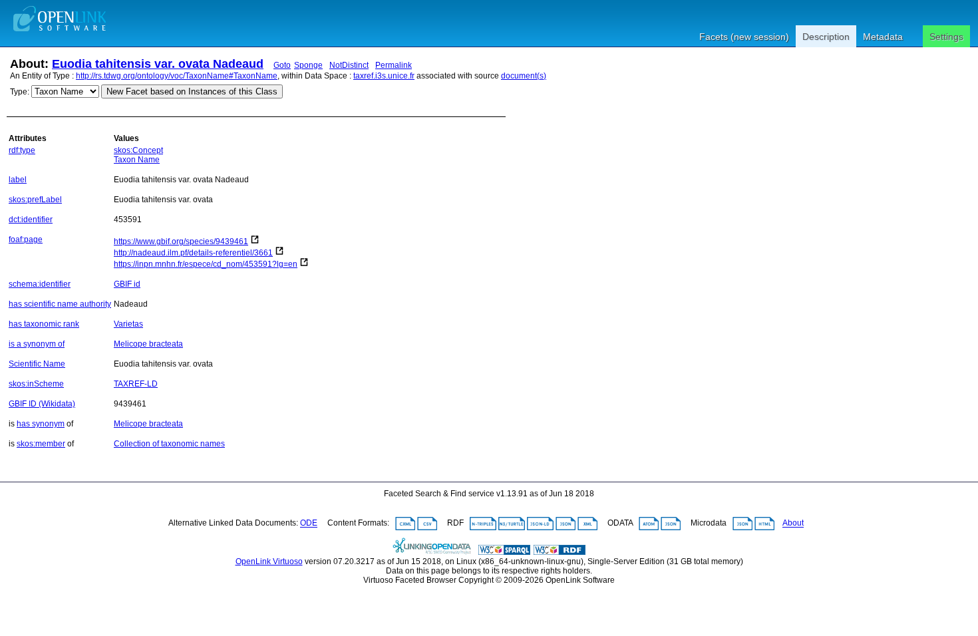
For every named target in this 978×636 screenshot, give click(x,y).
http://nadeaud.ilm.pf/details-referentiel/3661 (193, 252)
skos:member (41, 443)
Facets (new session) (744, 36)
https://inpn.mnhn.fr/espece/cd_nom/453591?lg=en (205, 264)
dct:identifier (31, 219)
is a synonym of (37, 344)
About (793, 523)
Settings (946, 36)
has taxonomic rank (44, 324)
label (18, 179)
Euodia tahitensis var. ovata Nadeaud (157, 64)
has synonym (41, 423)
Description (826, 36)
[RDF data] (559, 552)
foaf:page (26, 239)
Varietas (128, 324)
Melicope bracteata (148, 344)
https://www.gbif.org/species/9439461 (181, 241)
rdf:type (22, 150)
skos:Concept (138, 150)
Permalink (393, 65)
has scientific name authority (60, 304)
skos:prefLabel (35, 199)
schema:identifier (40, 284)
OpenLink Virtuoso (269, 561)
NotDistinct (349, 65)
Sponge (308, 65)
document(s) (523, 75)
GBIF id (127, 284)
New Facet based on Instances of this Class (191, 91)
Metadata (883, 36)
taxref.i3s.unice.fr (383, 75)
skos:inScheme (36, 384)
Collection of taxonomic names (169, 443)
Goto (282, 65)
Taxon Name (137, 159)
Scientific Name (37, 364)
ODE (308, 523)
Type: (19, 91)
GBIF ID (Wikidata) (42, 403)
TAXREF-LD (136, 384)
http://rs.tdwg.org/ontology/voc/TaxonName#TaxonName (176, 75)
